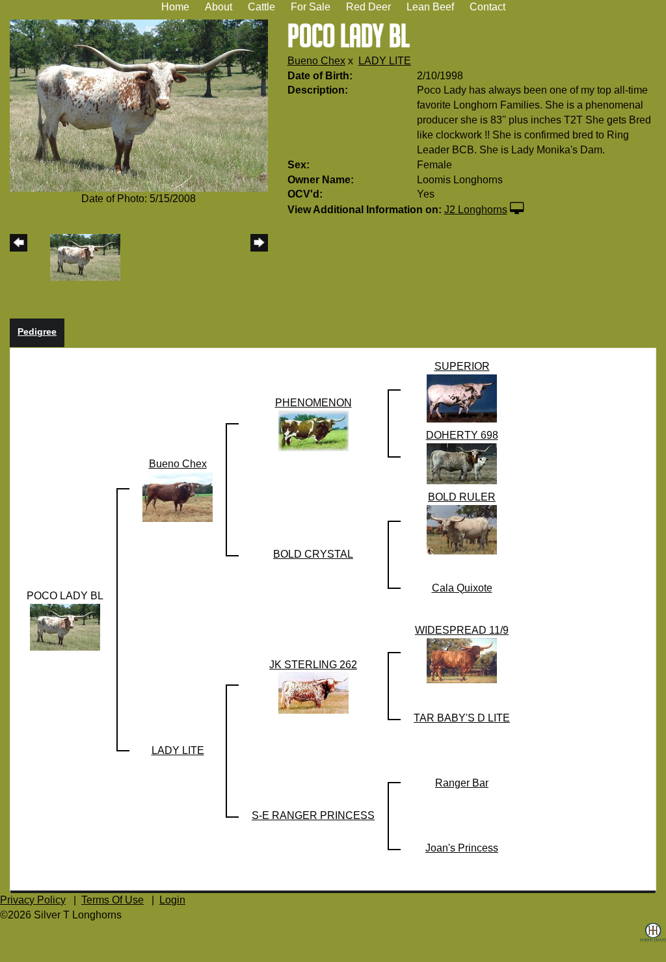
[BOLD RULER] (462, 528)
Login (172, 899)
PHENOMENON (313, 402)
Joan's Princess (461, 847)
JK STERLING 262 (313, 664)
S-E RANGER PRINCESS (313, 815)
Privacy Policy (33, 899)
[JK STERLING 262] (313, 692)
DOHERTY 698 (462, 435)
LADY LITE (384, 60)
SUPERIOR (462, 366)
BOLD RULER (462, 496)
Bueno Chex (316, 60)
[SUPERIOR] (462, 397)
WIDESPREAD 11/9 (462, 630)
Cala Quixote (462, 587)
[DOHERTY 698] (462, 463)
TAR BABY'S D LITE (462, 717)
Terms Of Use (112, 899)
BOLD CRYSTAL (313, 554)
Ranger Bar (461, 782)
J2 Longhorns (475, 209)
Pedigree (37, 331)
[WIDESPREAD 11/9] (462, 660)
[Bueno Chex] (177, 496)
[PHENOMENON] (313, 430)
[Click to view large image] (139, 104)
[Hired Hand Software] (653, 942)
